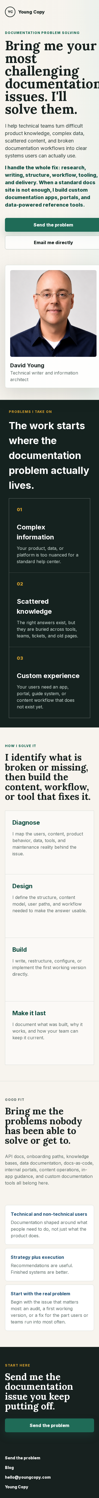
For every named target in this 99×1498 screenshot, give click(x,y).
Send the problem (49, 1425)
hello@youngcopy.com (28, 1477)
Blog (9, 1467)
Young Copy (16, 1486)
